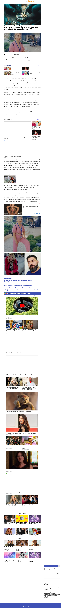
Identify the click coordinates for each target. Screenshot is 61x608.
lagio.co (38, 606)
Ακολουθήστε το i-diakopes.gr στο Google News (18, 293)
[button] (22, 15)
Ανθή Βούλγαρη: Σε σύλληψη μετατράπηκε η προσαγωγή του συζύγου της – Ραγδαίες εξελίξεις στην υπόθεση (21, 290)
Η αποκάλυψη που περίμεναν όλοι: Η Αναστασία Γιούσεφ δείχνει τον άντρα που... (9, 536)
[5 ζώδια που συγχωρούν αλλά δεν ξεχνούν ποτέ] (35, 543)
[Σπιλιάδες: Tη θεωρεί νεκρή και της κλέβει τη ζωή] (9, 518)
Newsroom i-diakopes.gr (8, 54)
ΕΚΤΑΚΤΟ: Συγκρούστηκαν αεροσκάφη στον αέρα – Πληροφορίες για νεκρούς (18, 285)
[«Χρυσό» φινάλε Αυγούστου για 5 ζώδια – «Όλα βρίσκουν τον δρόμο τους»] (35, 555)
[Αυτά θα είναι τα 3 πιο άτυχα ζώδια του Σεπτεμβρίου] (35, 531)
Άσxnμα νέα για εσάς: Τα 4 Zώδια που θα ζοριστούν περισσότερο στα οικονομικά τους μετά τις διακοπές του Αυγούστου (21, 283)
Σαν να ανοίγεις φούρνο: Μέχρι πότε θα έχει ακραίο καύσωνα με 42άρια (26, 177)
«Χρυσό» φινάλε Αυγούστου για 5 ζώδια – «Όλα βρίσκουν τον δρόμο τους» (34, 560)
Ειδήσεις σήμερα (8, 278)
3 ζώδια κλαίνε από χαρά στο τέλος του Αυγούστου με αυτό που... (21, 523)
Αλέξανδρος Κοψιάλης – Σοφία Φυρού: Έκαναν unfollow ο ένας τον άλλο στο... (9, 548)
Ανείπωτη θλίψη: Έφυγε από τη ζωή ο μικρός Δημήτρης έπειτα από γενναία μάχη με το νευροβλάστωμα (20, 281)
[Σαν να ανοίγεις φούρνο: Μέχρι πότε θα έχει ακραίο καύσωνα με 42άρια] (10, 179)
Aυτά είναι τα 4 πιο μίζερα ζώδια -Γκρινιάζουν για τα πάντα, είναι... (22, 548)
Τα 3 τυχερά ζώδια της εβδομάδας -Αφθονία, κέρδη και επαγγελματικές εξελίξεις (35, 523)
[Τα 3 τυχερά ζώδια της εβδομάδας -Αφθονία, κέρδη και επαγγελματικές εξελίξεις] (35, 518)
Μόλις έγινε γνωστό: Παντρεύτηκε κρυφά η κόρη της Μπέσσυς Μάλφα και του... (21, 536)
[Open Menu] (4, 1)
